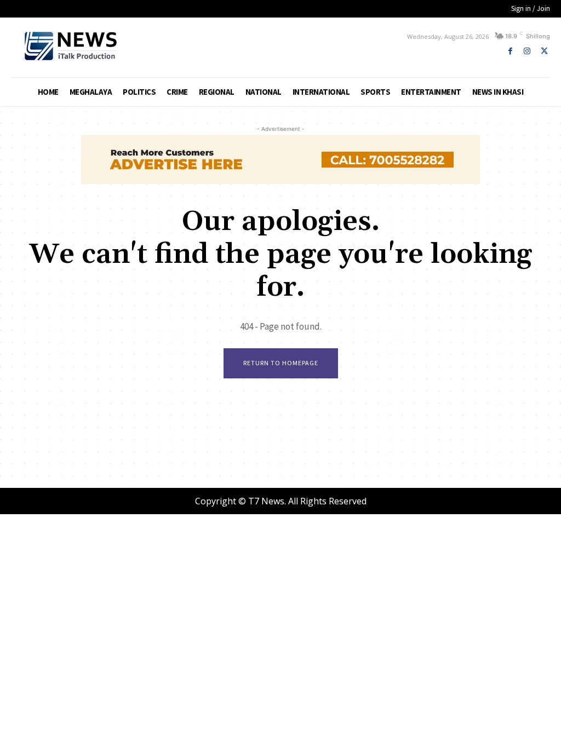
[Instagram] (527, 51)
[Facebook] (510, 51)
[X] (544, 51)
